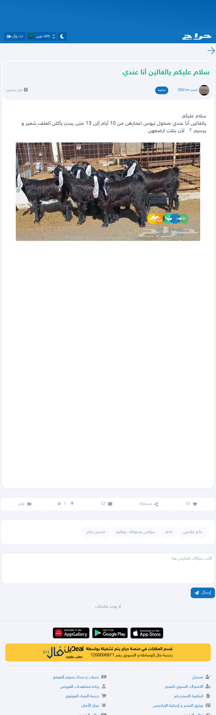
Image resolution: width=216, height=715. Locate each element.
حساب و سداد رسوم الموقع (76, 677)
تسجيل (197, 677)
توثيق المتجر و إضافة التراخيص (178, 705)
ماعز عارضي (192, 532)
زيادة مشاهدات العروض (79, 686)
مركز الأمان (90, 705)
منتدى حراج (95, 532)
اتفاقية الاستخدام (188, 696)
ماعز (168, 532)
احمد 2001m (187, 90)
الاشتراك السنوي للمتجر (184, 686)
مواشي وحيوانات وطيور (135, 532)
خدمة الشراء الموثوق (82, 696)
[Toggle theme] (62, 36)
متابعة (162, 90)
